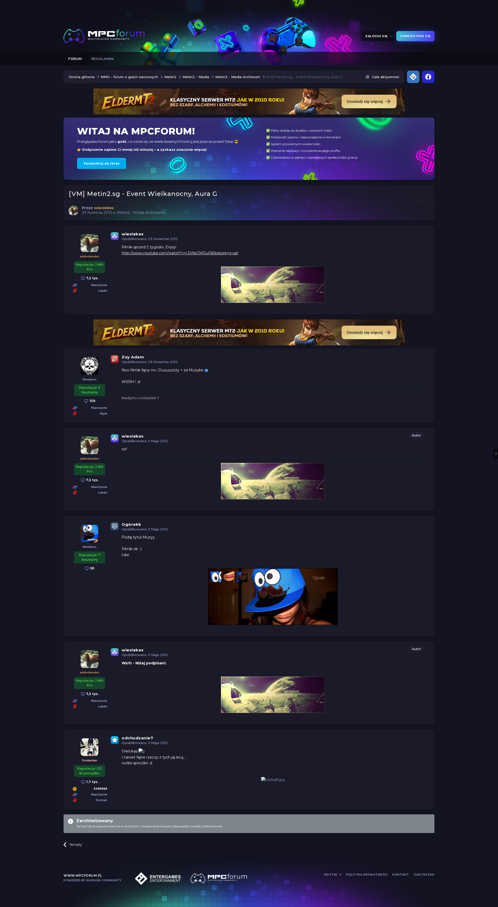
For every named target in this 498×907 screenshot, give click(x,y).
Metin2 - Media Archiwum (140, 212)
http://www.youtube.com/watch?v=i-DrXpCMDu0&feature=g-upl (180, 253)
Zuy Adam (133, 356)
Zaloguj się (377, 36)
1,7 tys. (92, 782)
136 (91, 401)
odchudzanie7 (137, 737)
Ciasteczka (424, 874)
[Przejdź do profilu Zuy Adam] (89, 366)
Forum (75, 59)
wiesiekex (133, 233)
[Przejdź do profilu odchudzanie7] (89, 747)
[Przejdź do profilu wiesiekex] (73, 210)
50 (92, 568)
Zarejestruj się (415, 36)
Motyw (331, 874)
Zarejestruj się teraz (102, 163)
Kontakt (400, 874)
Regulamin (102, 59)
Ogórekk (131, 524)
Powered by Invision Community (93, 880)
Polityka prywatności (367, 874)
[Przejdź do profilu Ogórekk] (89, 533)
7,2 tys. (92, 278)
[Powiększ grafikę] (206, 370)
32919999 (100, 788)
